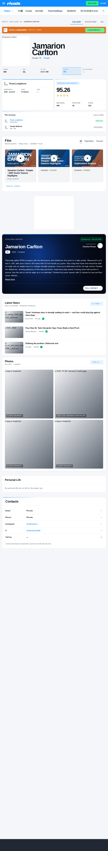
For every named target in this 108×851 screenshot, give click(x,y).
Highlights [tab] (89, 141)
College (76, 22)
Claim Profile (94, 30)
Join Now (92, 3)
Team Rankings (55, 11)
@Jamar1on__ (33, 524)
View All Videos (14, 186)
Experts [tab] (99, 141)
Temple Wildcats (16, 126)
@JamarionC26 (33, 530)
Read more (10, 279)
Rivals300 (71, 11)
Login (103, 3)
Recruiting (91, 22)
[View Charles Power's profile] (100, 245)
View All (96, 362)
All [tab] (81, 141)
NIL (102, 22)
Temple (47, 58)
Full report (93, 288)
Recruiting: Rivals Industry (68, 83)
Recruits (39, 11)
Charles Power (89, 247)
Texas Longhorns (16, 120)
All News (96, 303)
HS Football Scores (89, 11)
